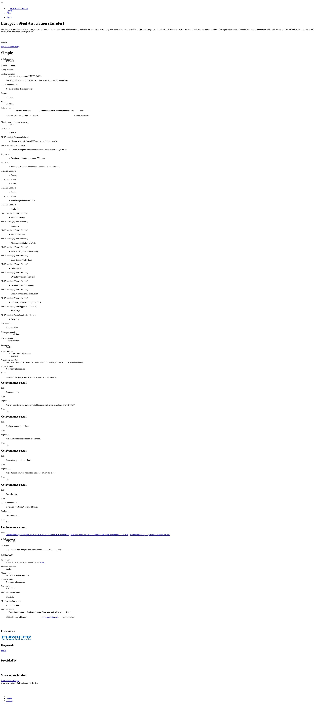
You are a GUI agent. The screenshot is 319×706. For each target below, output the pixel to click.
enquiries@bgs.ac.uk (50, 617)
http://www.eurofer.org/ (10, 47)
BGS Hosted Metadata (19, 8)
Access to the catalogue (10, 681)
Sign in (9, 17)
